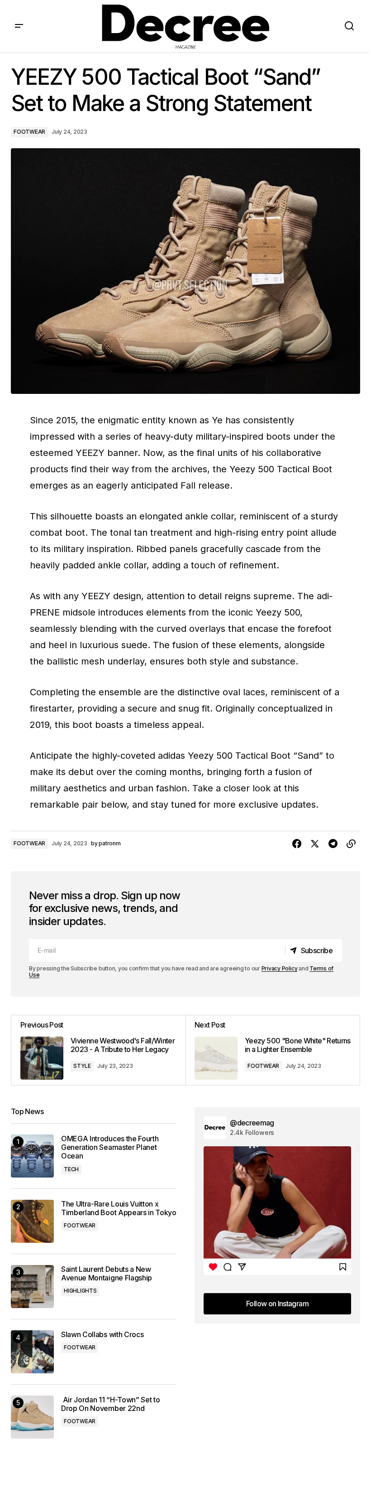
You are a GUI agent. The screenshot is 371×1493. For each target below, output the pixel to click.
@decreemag (252, 1122)
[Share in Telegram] (333, 844)
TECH (71, 1169)
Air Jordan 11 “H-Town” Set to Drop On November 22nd (110, 1404)
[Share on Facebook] (297, 844)
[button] (19, 26)
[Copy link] (351, 844)
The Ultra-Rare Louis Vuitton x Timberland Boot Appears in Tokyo (118, 1208)
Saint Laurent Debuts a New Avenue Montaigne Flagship (106, 1273)
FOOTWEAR (29, 131)
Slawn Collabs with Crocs (102, 1334)
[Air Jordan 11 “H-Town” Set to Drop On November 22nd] (32, 1417)
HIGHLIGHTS (80, 1290)
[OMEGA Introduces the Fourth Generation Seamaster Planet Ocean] (32, 1156)
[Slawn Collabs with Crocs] (32, 1351)
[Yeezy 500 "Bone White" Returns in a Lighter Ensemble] (273, 1050)
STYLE (82, 1065)
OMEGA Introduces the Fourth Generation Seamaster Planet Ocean (109, 1147)
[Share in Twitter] (315, 844)
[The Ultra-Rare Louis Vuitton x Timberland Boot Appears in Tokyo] (32, 1221)
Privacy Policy (280, 968)
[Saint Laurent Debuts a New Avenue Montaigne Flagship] (32, 1286)
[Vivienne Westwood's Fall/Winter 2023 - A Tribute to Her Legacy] (98, 1050)
